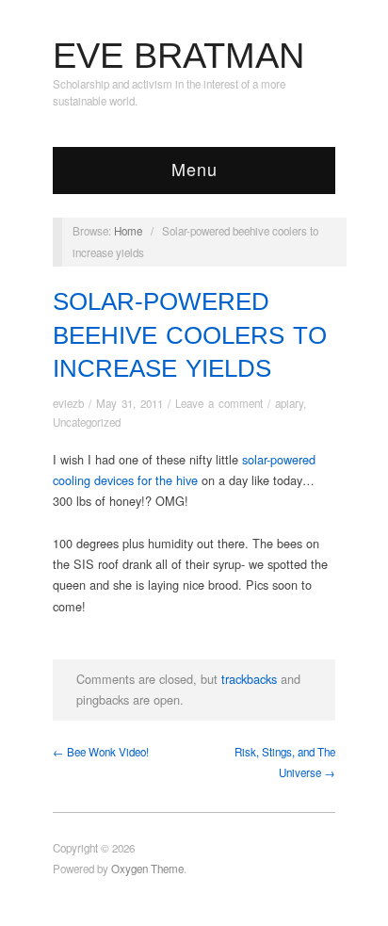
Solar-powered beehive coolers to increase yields (190, 335)
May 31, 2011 (129, 403)
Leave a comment (219, 403)
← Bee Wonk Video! (101, 751)
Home (128, 230)
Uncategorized (87, 422)
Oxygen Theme (147, 868)
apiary (289, 403)
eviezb (68, 403)
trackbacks (249, 679)
